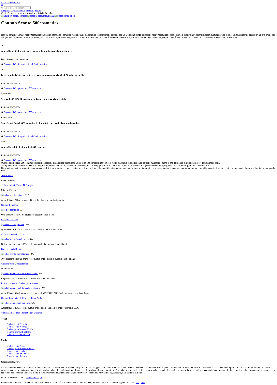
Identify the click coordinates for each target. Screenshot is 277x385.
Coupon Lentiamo (9, 205)
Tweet (18, 185)
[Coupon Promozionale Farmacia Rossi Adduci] (21, 288)
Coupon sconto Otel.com (18, 334)
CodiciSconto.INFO (10, 2)
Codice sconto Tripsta (17, 324)
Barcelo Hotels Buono (11, 249)
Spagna (50, 16)
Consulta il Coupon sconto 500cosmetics (22, 88)
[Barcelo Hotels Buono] (15, 239)
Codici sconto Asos (16, 346)
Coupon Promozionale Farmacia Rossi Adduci (22, 298)
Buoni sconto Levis (16, 351)
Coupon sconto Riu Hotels (19, 332)
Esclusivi (30, 10)
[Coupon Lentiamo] (12, 195)
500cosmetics (7, 175)
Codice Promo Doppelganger (14, 263)
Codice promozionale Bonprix (20, 348)
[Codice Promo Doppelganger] (15, 254)
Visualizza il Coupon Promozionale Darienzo (21, 312)
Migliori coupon (18, 10)
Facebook (7, 185)
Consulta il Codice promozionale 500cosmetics (25, 64)
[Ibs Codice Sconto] (10, 210)
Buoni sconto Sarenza (17, 356)
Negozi (38, 10)
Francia (71, 16)
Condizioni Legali (34, 377)
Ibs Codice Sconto (9, 219)
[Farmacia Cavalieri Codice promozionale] (19, 273)
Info (143, 382)
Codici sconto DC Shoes (18, 353)
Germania (22, 16)
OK (137, 382)
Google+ (29, 185)
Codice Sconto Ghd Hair (12, 234)
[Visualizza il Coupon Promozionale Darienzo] (15, 303)
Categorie (5, 10)
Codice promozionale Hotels (20, 329)
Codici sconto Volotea (17, 326)
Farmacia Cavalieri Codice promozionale (19, 283)
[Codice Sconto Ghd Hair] (12, 224)
